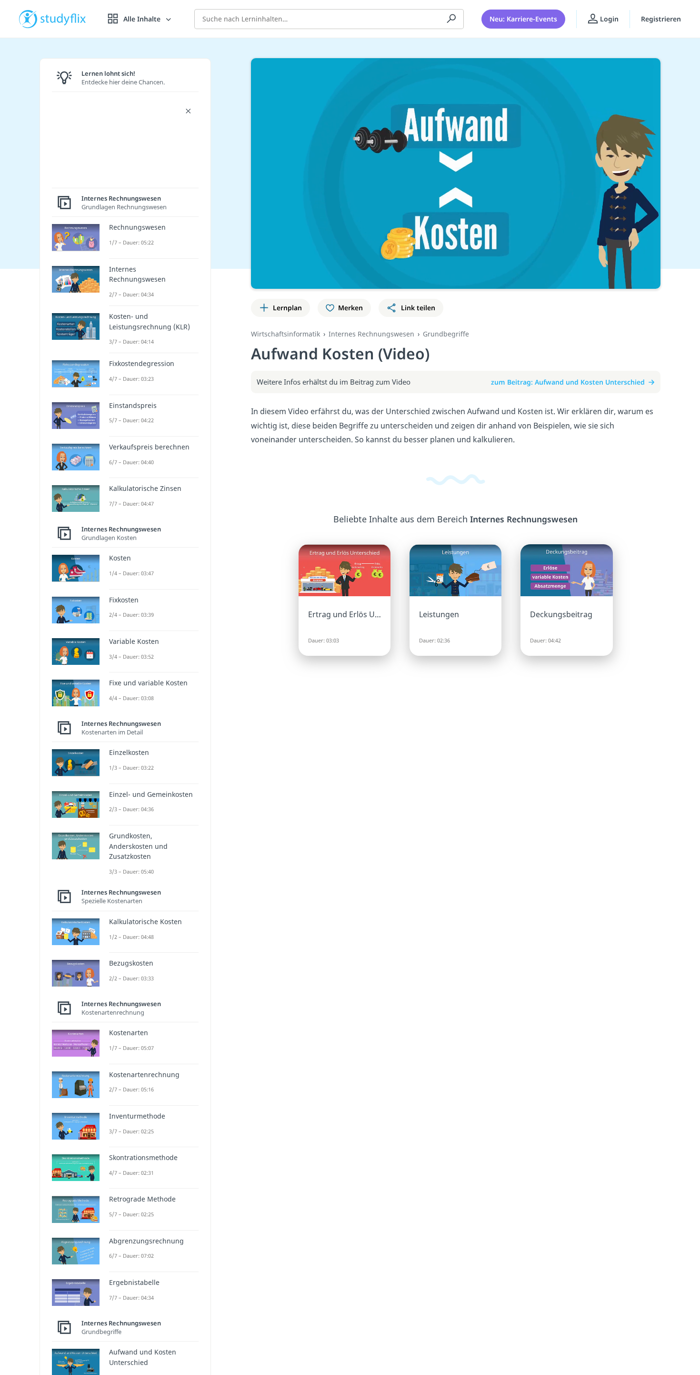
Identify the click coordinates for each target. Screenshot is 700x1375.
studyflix (63, 19)
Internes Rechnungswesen (371, 333)
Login (608, 18)
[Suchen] (451, 19)
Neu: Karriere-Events (523, 18)
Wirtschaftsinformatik (285, 333)
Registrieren (661, 18)
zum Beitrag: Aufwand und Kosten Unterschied (568, 382)
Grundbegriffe (446, 333)
